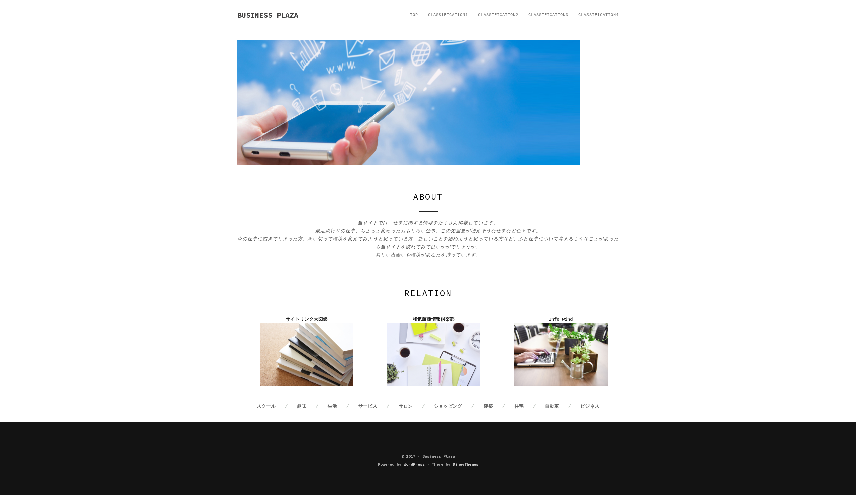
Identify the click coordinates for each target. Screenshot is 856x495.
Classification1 (448, 15)
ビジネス (589, 406)
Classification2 (498, 15)
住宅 (519, 406)
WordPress (414, 464)
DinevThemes (465, 464)
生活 (332, 406)
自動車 (552, 406)
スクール (266, 406)
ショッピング (448, 406)
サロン (406, 406)
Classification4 (598, 15)
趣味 (301, 406)
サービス (367, 406)
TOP (414, 15)
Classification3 (548, 15)
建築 (488, 406)
